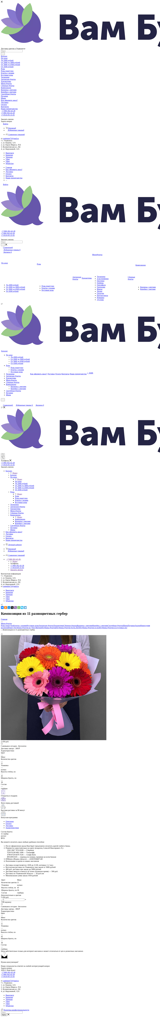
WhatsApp (10, 163)
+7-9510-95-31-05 (8, 115)
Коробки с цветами (100, 626)
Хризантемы (59, 626)
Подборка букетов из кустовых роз (113, 628)
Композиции (20, 519)
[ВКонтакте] (2, 607)
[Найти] (3, 53)
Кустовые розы (33, 626)
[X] (12, 607)
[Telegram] (25, 607)
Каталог (13, 475)
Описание (10, 821)
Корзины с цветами (85, 626)
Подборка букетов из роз (89, 628)
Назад (15, 473)
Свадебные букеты (115, 626)
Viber (8, 159)
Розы (17, 496)
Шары (125, 626)
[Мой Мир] (8, 607)
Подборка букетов (48, 628)
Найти (4, 1015)
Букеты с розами (20, 626)
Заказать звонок (16, 570)
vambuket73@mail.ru (11, 138)
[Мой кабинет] (2, 403)
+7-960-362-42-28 (8, 111)
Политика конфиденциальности (16, 1010)
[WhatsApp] (18, 607)
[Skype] (22, 607)
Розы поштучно (7, 626)
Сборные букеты (70, 626)
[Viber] (15, 607)
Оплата (8, 824)
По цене (18, 481)
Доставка (9, 826)
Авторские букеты (46, 626)
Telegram (9, 157)
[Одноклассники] (5, 607)
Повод (10, 628)
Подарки (131, 626)
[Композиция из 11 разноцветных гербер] (53, 739)
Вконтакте (10, 153)
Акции (137, 626)
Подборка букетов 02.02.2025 (67, 628)
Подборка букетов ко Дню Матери (27, 628)
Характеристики (12, 828)
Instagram (9, 155)
